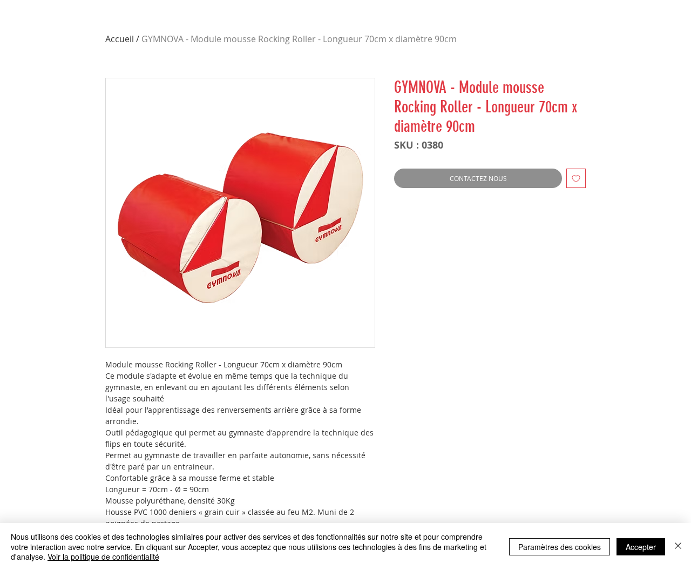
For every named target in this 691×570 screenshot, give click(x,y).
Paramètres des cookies (559, 546)
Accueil (119, 39)
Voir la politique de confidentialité (103, 556)
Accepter (641, 546)
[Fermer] (678, 546)
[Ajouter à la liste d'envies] (576, 178)
